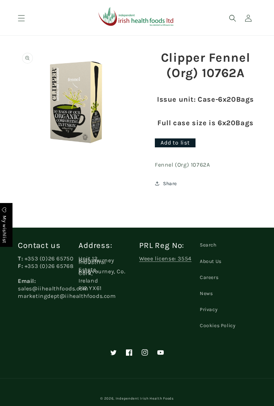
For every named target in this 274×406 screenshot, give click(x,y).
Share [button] (170, 184)
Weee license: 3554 (165, 258)
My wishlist (4, 228)
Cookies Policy (217, 326)
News (206, 293)
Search (208, 245)
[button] (21, 18)
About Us (211, 261)
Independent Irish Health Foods (145, 398)
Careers (209, 277)
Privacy (209, 309)
